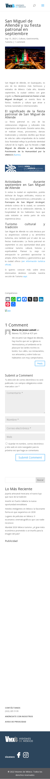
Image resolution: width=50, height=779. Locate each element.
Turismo (8, 42)
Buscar (40, 480)
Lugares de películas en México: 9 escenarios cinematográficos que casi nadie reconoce (24, 519)
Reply (40, 363)
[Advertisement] (25, 569)
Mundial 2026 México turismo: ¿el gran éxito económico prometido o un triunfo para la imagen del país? (25, 530)
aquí (25, 276)
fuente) (17, 154)
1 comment (20, 42)
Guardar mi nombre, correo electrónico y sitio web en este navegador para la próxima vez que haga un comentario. (24, 447)
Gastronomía (32, 38)
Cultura (22, 38)
